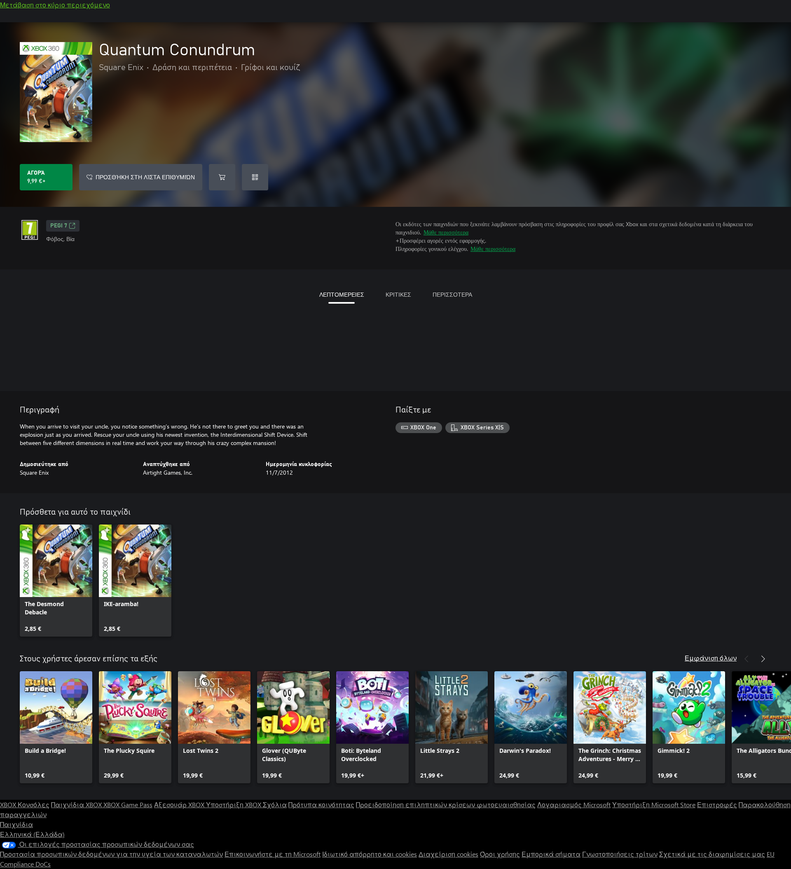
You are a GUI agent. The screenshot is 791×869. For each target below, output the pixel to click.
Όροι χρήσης (500, 854)
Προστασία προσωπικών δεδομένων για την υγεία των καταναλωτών (111, 854)
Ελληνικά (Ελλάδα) (32, 834)
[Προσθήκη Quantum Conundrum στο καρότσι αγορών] (222, 177)
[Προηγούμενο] (746, 659)
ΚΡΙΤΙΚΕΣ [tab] (398, 294)
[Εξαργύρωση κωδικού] (255, 177)
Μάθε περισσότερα (446, 232)
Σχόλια (275, 804)
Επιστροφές (717, 804)
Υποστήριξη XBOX (234, 804)
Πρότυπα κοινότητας (321, 804)
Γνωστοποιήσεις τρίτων (620, 854)
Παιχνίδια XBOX (77, 804)
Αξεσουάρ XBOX (180, 804)
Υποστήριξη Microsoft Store (653, 804)
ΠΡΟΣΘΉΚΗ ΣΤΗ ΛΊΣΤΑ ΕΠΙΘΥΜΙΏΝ (145, 177)
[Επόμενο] (763, 659)
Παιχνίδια (16, 824)
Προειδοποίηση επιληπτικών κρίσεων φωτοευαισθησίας (446, 804)
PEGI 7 (58, 226)
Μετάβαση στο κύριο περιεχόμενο (55, 4)
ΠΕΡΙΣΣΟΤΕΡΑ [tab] (452, 294)
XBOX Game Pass (127, 804)
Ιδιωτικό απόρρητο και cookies (369, 854)
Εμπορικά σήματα (551, 854)
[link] (56, 581)
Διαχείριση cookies (448, 854)
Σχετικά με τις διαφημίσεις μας (712, 854)
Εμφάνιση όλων (711, 658)
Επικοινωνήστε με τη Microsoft (273, 854)
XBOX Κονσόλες (24, 804)
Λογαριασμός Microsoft (574, 804)
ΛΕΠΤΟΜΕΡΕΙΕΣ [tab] (341, 294)
